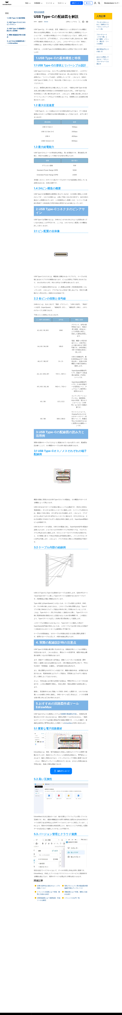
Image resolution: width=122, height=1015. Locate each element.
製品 (26, 3)
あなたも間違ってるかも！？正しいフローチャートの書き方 (103, 60)
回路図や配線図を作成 (68, 714)
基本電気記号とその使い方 (103, 50)
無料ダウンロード (76, 3)
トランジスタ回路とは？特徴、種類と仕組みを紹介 (48, 893)
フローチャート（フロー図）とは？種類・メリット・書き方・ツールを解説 (103, 39)
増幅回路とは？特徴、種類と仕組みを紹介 (75, 893)
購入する (88, 3)
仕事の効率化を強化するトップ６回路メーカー (48, 887)
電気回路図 (39, 12)
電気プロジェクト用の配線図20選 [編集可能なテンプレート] (76, 887)
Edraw (46, 21)
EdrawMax (68, 723)
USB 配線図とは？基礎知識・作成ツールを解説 (48, 899)
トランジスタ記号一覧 (72, 898)
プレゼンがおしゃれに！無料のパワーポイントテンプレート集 (103, 25)
